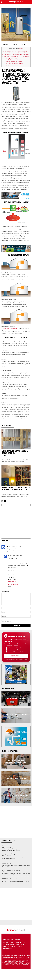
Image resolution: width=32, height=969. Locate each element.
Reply (8, 551)
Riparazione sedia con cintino (9, 878)
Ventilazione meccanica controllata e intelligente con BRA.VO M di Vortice (15, 488)
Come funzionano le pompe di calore (13, 63)
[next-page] (5, 501)
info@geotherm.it (12, 581)
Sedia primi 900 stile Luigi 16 (9, 854)
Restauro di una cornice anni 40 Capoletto (12, 862)
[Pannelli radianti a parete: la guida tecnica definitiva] (16, 439)
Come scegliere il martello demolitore (16, 795)
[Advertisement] (16, 522)
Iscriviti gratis (15, 656)
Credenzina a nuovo (7, 845)
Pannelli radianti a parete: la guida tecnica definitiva (14, 452)
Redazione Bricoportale (15, 555)
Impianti (3, 455)
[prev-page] (2, 501)
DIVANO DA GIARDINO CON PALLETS (11, 870)
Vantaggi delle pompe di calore (12, 65)
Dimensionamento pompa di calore (13, 61)
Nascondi (20, 48)
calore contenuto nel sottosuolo (9, 328)
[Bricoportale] (16, 2)
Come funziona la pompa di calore (12, 59)
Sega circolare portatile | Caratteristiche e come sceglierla (16, 761)
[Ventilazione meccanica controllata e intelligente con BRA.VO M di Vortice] (16, 475)
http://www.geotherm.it (13, 584)
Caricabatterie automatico (16, 699)
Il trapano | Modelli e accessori (16, 778)
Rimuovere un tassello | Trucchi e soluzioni (16, 715)
